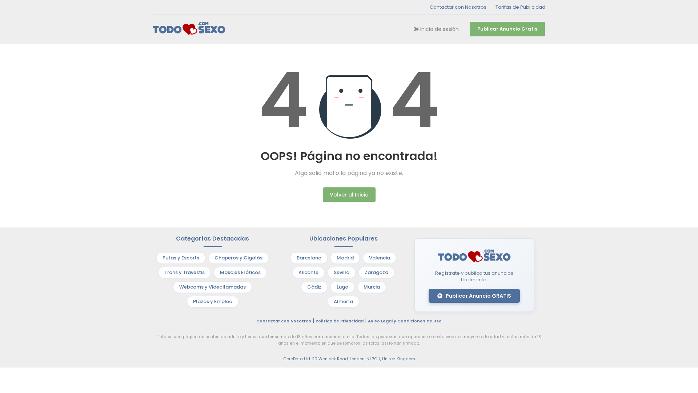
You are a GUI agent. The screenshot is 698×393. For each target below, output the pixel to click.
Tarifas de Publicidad (520, 7)
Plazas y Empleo (212, 301)
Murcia (372, 286)
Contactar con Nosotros (458, 7)
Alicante (308, 272)
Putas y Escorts (181, 257)
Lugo (342, 286)
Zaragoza (376, 272)
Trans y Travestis (184, 272)
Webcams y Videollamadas (212, 286)
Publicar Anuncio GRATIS (478, 295)
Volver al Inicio (349, 194)
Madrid (345, 257)
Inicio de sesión (439, 29)
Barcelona (309, 257)
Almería (343, 301)
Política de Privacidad (340, 321)
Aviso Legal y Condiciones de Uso (405, 321)
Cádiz (314, 286)
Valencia (379, 257)
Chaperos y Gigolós (238, 257)
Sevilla (341, 272)
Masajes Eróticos (240, 272)
